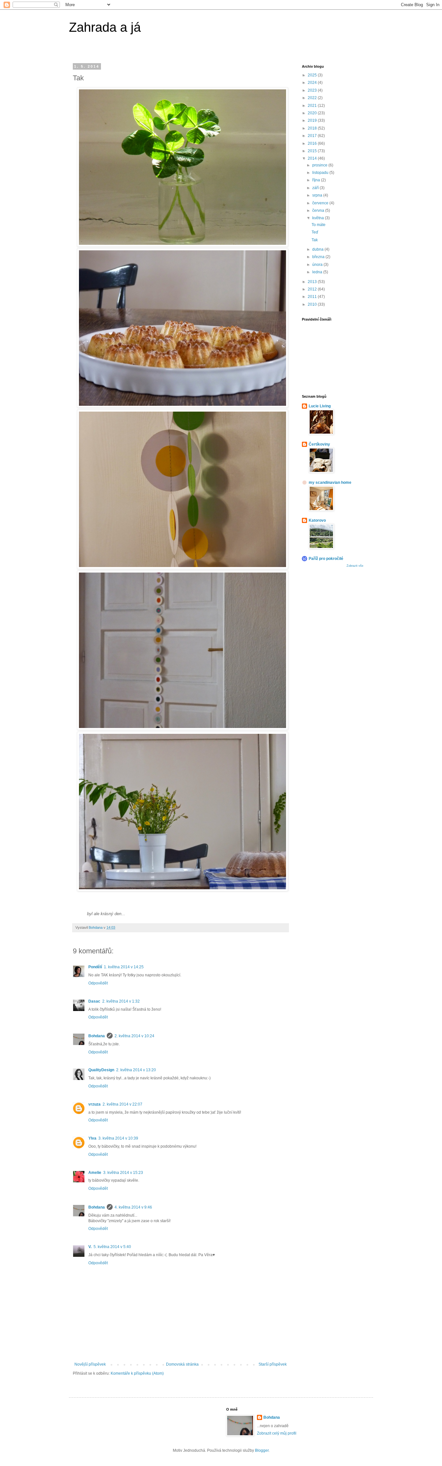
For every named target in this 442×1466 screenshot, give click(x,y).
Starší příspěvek (273, 1364)
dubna (318, 249)
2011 (313, 296)
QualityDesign (101, 1070)
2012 (313, 289)
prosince (320, 165)
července (320, 203)
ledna (317, 272)
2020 (313, 113)
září (316, 188)
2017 (313, 135)
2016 (313, 143)
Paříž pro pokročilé (326, 558)
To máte (319, 224)
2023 (313, 90)
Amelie (94, 1172)
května (318, 218)
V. (90, 1246)
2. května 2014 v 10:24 (134, 1036)
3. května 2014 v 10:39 (118, 1138)
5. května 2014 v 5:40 (112, 1246)
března (319, 257)
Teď (315, 232)
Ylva (92, 1138)
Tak (315, 240)
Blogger (262, 1450)
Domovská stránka (182, 1364)
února (318, 264)
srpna (317, 195)
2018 (313, 128)
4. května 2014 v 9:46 (133, 1207)
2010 (313, 304)
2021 (313, 105)
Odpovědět (98, 983)
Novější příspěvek (90, 1364)
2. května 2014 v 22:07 (122, 1104)
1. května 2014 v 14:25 (124, 967)
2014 (313, 158)
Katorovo (317, 520)
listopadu (320, 172)
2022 (313, 98)
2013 (313, 281)
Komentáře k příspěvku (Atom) (137, 1373)
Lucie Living (320, 406)
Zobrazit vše (355, 565)
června (318, 210)
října (316, 180)
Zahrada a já (105, 27)
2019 (313, 120)
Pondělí (95, 967)
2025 (313, 75)
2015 (313, 151)
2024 (313, 82)
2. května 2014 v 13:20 (136, 1070)
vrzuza (94, 1104)
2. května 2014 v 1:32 (121, 1001)
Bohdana (96, 1036)
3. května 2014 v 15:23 (123, 1172)
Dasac (94, 1001)
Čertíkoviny (319, 444)
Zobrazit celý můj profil (276, 1433)
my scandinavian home (330, 482)
